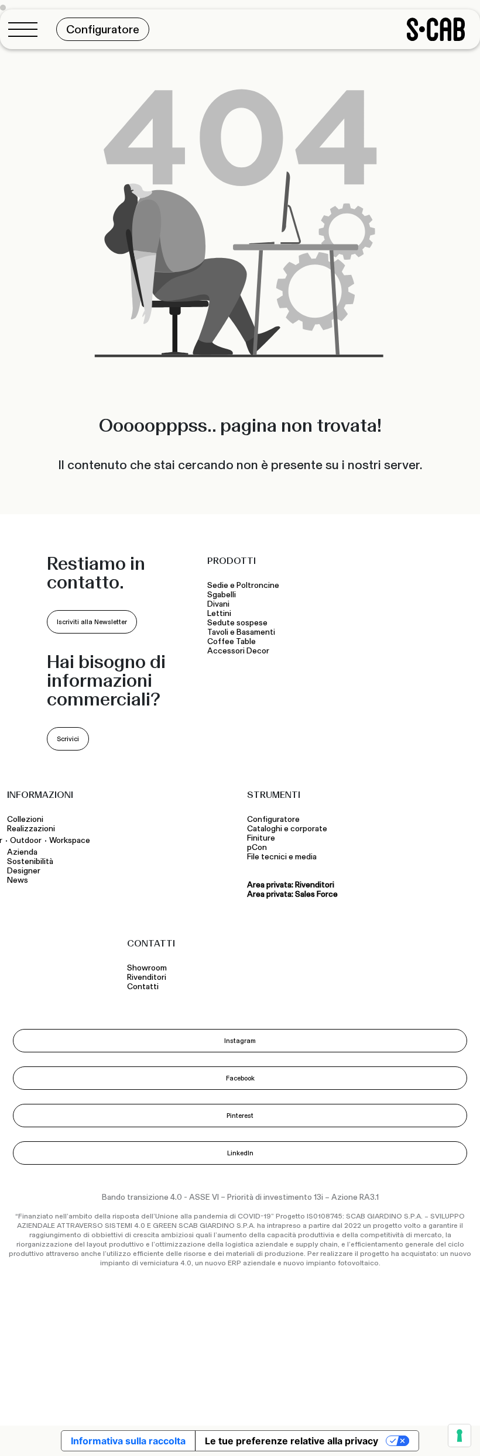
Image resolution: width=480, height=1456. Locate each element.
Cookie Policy (308, 1383)
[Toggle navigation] (26, 29)
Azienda (22, 852)
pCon (257, 847)
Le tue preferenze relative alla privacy (291, 1441)
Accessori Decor (238, 651)
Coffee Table (233, 641)
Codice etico (30, 1400)
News (17, 880)
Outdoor (26, 840)
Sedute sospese (239, 623)
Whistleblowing (91, 1400)
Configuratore (273, 819)
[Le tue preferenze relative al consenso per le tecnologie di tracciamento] (459, 1435)
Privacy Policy (250, 1383)
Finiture (261, 838)
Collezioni (25, 819)
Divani (218, 604)
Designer (23, 871)
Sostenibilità (30, 861)
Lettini (220, 613)
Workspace (69, 840)
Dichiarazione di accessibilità (394, 1383)
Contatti (143, 987)
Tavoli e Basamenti (243, 632)
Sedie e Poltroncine (243, 585)
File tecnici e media (282, 857)
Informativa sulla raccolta (128, 1441)
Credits (459, 1397)
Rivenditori (146, 977)
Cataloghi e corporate (287, 829)
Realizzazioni (31, 829)
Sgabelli (222, 595)
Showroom (147, 968)
